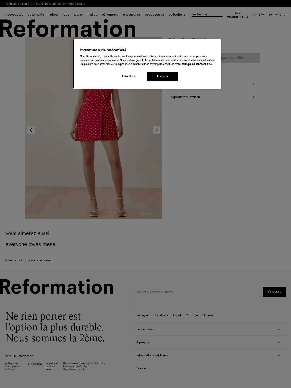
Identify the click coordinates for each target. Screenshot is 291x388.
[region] (147, 64)
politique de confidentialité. (197, 64)
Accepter (162, 76)
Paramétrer (129, 76)
